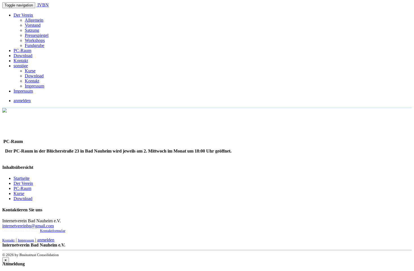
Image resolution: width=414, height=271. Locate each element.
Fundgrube (34, 45)
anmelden (22, 100)
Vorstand (33, 25)
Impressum (34, 86)
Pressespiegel (36, 35)
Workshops (35, 40)
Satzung (32, 30)
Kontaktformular (52, 231)
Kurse (30, 70)
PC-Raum (22, 50)
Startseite (22, 178)
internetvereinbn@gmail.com (28, 225)
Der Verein (23, 15)
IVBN (42, 5)
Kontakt (21, 60)
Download (23, 55)
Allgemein (34, 20)
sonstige (21, 65)
